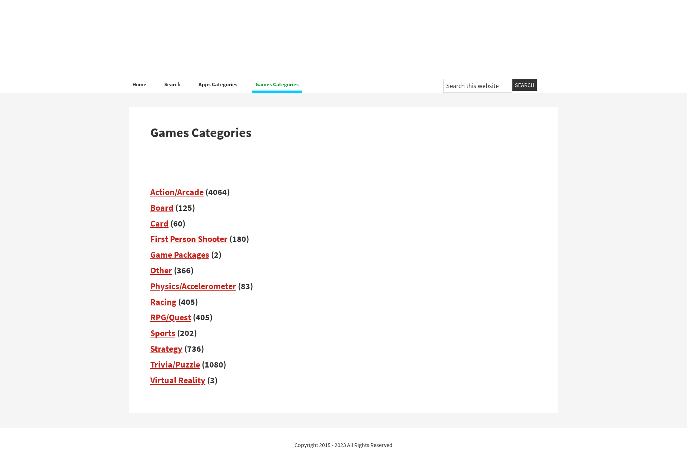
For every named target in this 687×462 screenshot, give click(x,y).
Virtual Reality (177, 380)
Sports (162, 333)
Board (162, 207)
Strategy (166, 348)
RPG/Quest (170, 317)
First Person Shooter (189, 238)
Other (161, 270)
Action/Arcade (177, 192)
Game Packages (179, 254)
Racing (163, 301)
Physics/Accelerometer (193, 286)
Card (159, 223)
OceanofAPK (333, 39)
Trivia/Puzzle (175, 364)
